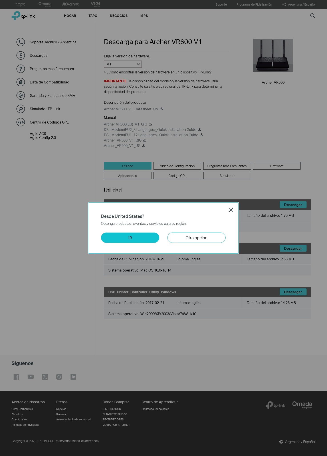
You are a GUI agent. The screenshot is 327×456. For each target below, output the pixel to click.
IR (130, 237)
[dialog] (163, 228)
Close (231, 210)
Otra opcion (196, 237)
